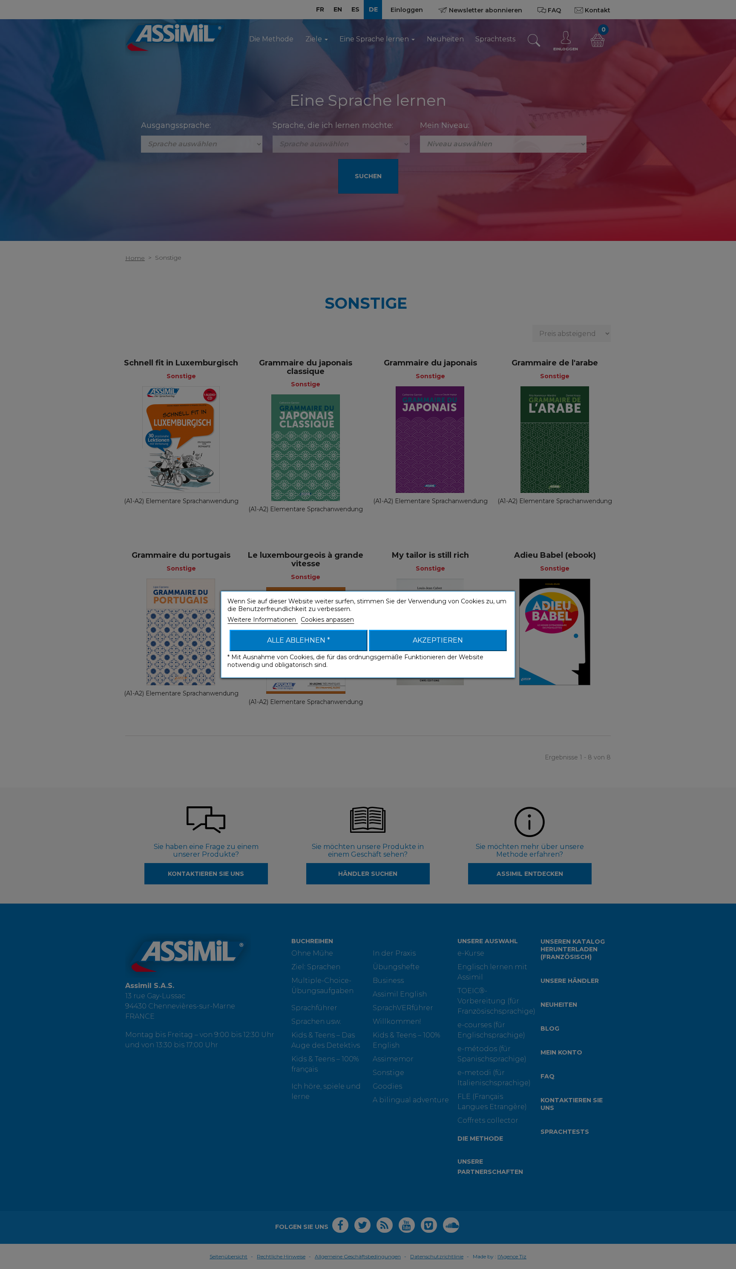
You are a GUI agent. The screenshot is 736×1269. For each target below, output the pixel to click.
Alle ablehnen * (298, 640)
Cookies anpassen (327, 619)
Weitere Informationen (262, 619)
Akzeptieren (438, 640)
